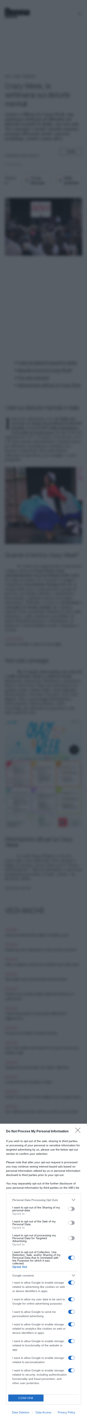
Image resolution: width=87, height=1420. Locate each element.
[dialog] (43, 1272)
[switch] (71, 1209)
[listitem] (43, 1200)
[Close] (79, 1131)
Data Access (43, 1412)
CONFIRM (25, 1398)
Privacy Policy (66, 1412)
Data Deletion (20, 1412)
